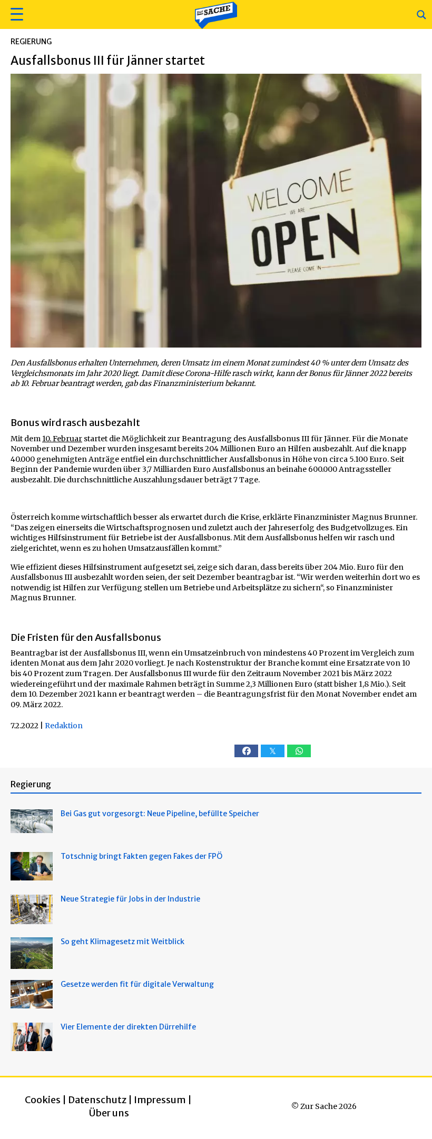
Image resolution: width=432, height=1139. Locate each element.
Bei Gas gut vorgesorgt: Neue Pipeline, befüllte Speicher (160, 813)
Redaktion (64, 725)
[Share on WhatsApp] (299, 751)
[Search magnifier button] (421, 15)
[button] (15, 14)
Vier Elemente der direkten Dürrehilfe (128, 1027)
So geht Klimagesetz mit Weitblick (122, 941)
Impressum (160, 1100)
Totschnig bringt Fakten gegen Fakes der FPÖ (141, 856)
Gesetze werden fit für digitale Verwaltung (137, 984)
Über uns (109, 1113)
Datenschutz (97, 1100)
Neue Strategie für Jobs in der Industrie (130, 899)
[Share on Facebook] (246, 751)
